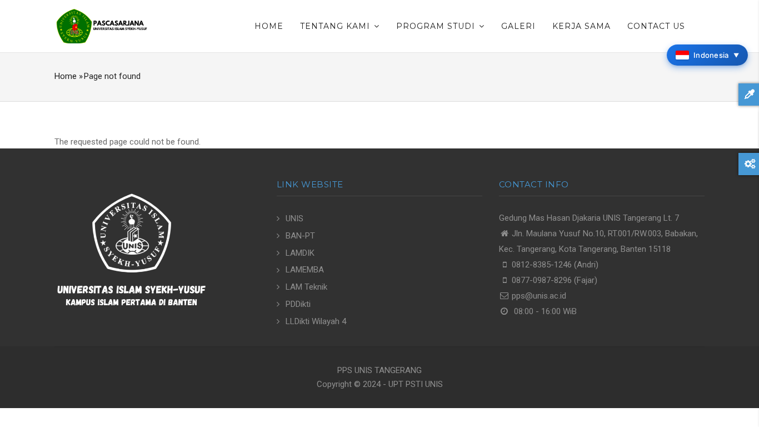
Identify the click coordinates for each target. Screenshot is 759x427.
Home (268, 26)
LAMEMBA (305, 270)
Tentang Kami (336, 26)
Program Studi (437, 26)
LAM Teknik (306, 287)
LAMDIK (300, 253)
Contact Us (656, 26)
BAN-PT (300, 236)
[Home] (101, 26)
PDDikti (298, 304)
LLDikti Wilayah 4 (316, 321)
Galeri (518, 26)
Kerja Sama (581, 26)
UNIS (294, 219)
